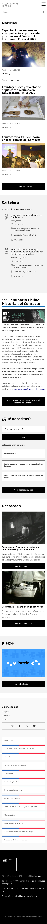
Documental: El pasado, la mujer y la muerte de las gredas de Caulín (20, 548)
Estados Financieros (10, 757)
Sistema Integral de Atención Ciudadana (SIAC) (19, 748)
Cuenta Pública (9, 773)
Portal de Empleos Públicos (13, 782)
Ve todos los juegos (23, 684)
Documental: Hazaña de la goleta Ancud (22, 606)
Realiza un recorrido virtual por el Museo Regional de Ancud (23, 465)
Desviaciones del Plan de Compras (15, 840)
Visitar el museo (10, 454)
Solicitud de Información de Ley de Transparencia (20, 807)
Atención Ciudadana (10, 888)
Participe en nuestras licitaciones (15, 765)
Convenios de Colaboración (13, 790)
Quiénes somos (10, 706)
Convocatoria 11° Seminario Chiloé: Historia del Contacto (21, 138)
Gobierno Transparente (12, 798)
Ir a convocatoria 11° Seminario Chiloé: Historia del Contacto (23, 401)
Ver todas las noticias (23, 186)
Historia (7, 715)
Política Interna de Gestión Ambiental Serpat (19, 832)
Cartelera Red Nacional (22, 209)
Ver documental (22, 566)
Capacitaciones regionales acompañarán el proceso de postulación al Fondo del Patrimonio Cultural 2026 (21, 34)
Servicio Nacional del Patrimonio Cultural (19, 896)
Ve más (6, 73)
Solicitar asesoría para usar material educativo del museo (23, 476)
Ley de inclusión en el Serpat (13, 823)
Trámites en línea (9, 815)
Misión (6, 719)
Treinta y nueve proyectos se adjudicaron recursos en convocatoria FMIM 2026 (21, 90)
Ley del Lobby (8, 740)
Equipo (6, 711)
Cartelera (6, 209)
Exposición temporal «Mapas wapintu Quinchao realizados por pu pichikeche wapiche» (27, 251)
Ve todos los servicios (23, 490)
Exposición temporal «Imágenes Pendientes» (26, 216)
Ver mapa (38, 876)
